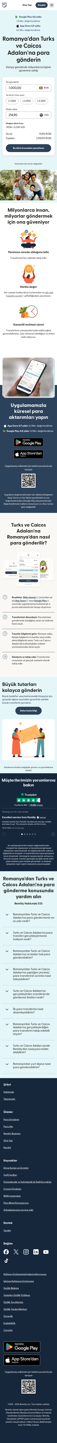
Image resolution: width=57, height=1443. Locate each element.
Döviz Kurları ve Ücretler (16, 1168)
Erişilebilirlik (9, 1323)
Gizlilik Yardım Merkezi (15, 1309)
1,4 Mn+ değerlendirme (34, 19)
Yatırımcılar (9, 1099)
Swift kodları (10, 1175)
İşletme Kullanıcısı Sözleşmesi (19, 1281)
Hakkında (9, 1092)
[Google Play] (28, 442)
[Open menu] (52, 5)
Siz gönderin (12, 82)
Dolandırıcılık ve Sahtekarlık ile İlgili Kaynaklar (28, 1182)
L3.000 (27, 101)
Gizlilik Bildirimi (11, 1288)
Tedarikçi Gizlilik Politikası (17, 1295)
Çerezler (8, 1330)
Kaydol (41, 5)
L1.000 (12, 101)
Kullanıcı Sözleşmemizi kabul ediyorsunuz (25, 1274)
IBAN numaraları (12, 1196)
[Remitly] (4, 5)
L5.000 (41, 101)
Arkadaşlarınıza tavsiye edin (18, 1210)
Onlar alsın (11, 109)
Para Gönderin (11, 1119)
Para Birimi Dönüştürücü (16, 1203)
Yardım (7, 1230)
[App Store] (28, 454)
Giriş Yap (27, 5)
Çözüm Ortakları (12, 1189)
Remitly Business (12, 1133)
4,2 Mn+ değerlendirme (34, 28)
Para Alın (8, 1126)
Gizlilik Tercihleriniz (13, 1302)
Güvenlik (8, 1316)
